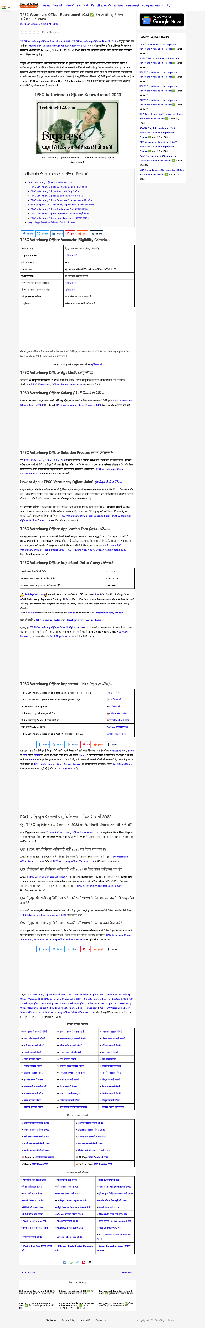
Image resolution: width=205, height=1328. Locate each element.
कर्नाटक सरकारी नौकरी (69, 1079)
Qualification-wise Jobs (83, 620)
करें (117, 727)
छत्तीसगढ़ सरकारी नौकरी (34, 1045)
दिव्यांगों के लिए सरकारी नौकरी (35, 1227)
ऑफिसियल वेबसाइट (117, 733)
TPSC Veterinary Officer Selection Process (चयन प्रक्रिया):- (61, 200)
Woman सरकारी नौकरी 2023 (70, 1214)
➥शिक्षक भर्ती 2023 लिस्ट (66, 1179)
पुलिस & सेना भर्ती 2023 (109, 1179)
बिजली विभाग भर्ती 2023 (109, 1207)
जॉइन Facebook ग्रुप (98, 1157)
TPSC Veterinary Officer (48, 764)
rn (90, 599)
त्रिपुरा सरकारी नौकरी (111, 1100)
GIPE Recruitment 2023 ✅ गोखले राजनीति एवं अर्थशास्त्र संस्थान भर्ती (116, 1304)
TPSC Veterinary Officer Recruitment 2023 (46, 41)
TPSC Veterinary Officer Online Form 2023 (62, 939)
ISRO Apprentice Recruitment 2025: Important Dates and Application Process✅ (158, 146)
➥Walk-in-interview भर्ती (33, 1220)
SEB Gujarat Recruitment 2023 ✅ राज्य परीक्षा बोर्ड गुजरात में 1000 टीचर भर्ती (37, 1291)
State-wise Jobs (48, 620)
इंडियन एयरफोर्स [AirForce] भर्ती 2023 (116, 1193)
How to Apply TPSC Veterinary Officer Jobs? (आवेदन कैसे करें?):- (62, 204)
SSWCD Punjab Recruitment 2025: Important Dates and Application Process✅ (157, 132)
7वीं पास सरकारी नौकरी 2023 (36, 1129)
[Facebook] (64, 1262)
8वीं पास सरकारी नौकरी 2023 (36, 1136)
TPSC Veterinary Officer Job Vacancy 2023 (84, 515)
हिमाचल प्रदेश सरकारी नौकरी (71, 1065)
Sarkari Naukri (72, 764)
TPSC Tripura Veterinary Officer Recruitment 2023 (95, 549)
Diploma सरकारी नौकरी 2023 (91, 1129)
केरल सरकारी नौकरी (68, 1086)
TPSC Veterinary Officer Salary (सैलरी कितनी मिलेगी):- (57, 195)
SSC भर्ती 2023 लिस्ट (32, 1193)
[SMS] (90, 1262)
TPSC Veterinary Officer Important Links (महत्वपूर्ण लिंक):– (59, 218)
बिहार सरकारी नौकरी (32, 1059)
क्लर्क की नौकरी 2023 (32, 1236)
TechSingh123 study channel (108, 612)
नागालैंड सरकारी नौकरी (111, 1072)
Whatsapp (115, 750)
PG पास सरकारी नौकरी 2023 (90, 1143)
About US (85, 1320)
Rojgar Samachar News (111, 1245)
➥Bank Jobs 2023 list (32, 1200)
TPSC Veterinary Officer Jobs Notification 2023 (58, 627)
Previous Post (28, 1272)
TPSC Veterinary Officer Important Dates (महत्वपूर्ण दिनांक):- (60, 213)
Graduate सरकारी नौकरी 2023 (92, 1136)
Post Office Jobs (31, 1245)
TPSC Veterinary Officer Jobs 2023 (44, 460)
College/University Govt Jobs (72, 1200)
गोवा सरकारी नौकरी (68, 1059)
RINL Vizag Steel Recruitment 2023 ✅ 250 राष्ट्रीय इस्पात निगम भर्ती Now (36, 1305)
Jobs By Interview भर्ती (110, 1227)
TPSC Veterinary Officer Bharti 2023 (94, 41)
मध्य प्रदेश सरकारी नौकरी (34, 1038)
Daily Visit (67, 768)
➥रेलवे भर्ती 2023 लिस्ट (31, 1186)
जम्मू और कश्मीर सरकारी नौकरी (72, 1072)
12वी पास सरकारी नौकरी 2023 (37, 1150)
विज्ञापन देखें (114, 692)
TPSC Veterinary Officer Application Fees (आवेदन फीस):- (59, 209)
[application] (161, 5)
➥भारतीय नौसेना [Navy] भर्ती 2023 (112, 1200)
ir (65, 599)
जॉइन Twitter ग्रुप (103, 1164)
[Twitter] (77, 1262)
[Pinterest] (83, 1262)
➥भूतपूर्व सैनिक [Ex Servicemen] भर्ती (114, 1220)
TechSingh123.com (34, 594)
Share (32, 759)
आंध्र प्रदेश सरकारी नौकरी (71, 1045)
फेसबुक (131, 750)
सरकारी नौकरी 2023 (40, 1122)
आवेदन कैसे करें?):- (109, 482)
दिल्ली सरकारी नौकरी (32, 1052)
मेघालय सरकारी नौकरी (111, 1086)
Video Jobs (31, 612)
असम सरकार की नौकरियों (70, 1052)
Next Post (129, 1272)
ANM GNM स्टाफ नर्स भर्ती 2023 (113, 1214)
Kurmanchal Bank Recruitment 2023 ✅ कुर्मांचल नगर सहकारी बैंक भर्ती (116, 1291)
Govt (96, 594)
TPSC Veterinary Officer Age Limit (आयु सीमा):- (54, 191)
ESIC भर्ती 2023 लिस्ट (33, 1214)
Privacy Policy (69, 1320)
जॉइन (119, 720)
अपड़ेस (118, 713)
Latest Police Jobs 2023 (69, 1236)
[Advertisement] (77, 329)
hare (83, 755)
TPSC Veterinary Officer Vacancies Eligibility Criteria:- (59, 186)
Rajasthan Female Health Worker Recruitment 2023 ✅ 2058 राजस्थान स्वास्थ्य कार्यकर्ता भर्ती (76, 1305)
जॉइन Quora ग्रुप (40, 1164)
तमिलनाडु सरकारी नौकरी (70, 1100)
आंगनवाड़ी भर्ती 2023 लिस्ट (34, 1179)
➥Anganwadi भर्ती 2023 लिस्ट (69, 1227)
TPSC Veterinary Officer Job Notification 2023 (69, 1012)
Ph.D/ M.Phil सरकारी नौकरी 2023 (94, 1150)
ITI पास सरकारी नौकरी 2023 (90, 1122)
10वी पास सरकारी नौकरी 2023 (37, 1143)
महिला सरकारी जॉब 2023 (67, 1186)
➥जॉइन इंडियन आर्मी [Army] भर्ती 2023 (114, 1186)
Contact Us (101, 1320)
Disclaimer (51, 1320)
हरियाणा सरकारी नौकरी (33, 1072)
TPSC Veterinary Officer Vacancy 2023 (79, 405)
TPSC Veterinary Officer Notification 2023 (99, 885)
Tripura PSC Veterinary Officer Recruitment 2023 (57, 45)
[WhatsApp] (71, 1262)
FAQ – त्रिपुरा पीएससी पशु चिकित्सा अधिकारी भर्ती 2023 (51, 222)
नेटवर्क (36, 755)
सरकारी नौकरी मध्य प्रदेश (70, 1093)
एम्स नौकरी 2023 (70, 1220)
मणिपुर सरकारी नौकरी (111, 1079)
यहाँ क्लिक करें (71, 255)
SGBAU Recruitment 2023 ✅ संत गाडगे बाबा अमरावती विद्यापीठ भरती (76, 1291)
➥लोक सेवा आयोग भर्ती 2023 (67, 1193)
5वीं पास (27, 1122)
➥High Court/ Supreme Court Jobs (73, 1207)
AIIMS (60, 1220)
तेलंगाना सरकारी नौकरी (33, 1107)
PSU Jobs (61, 1245)
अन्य (25, 755)
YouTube (71, 612)
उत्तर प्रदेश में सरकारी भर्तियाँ (35, 1031)
